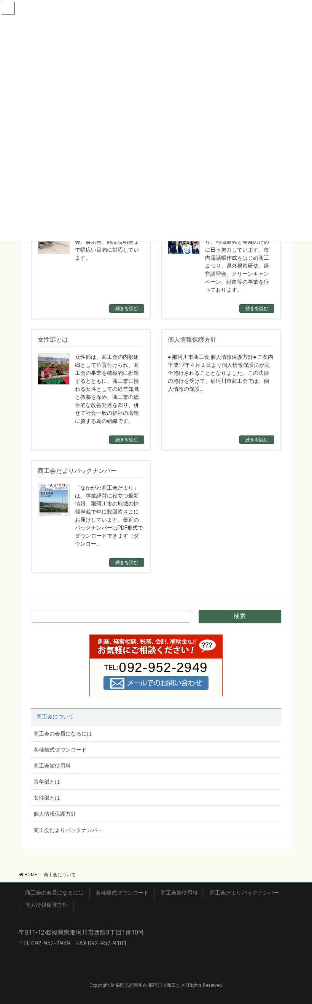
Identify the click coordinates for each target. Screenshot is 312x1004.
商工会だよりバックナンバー (68, 830)
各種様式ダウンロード (60, 750)
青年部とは (46, 782)
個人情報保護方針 (54, 814)
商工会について (55, 716)
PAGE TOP (298, 967)
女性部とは (46, 798)
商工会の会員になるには (62, 734)
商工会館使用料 (52, 766)
